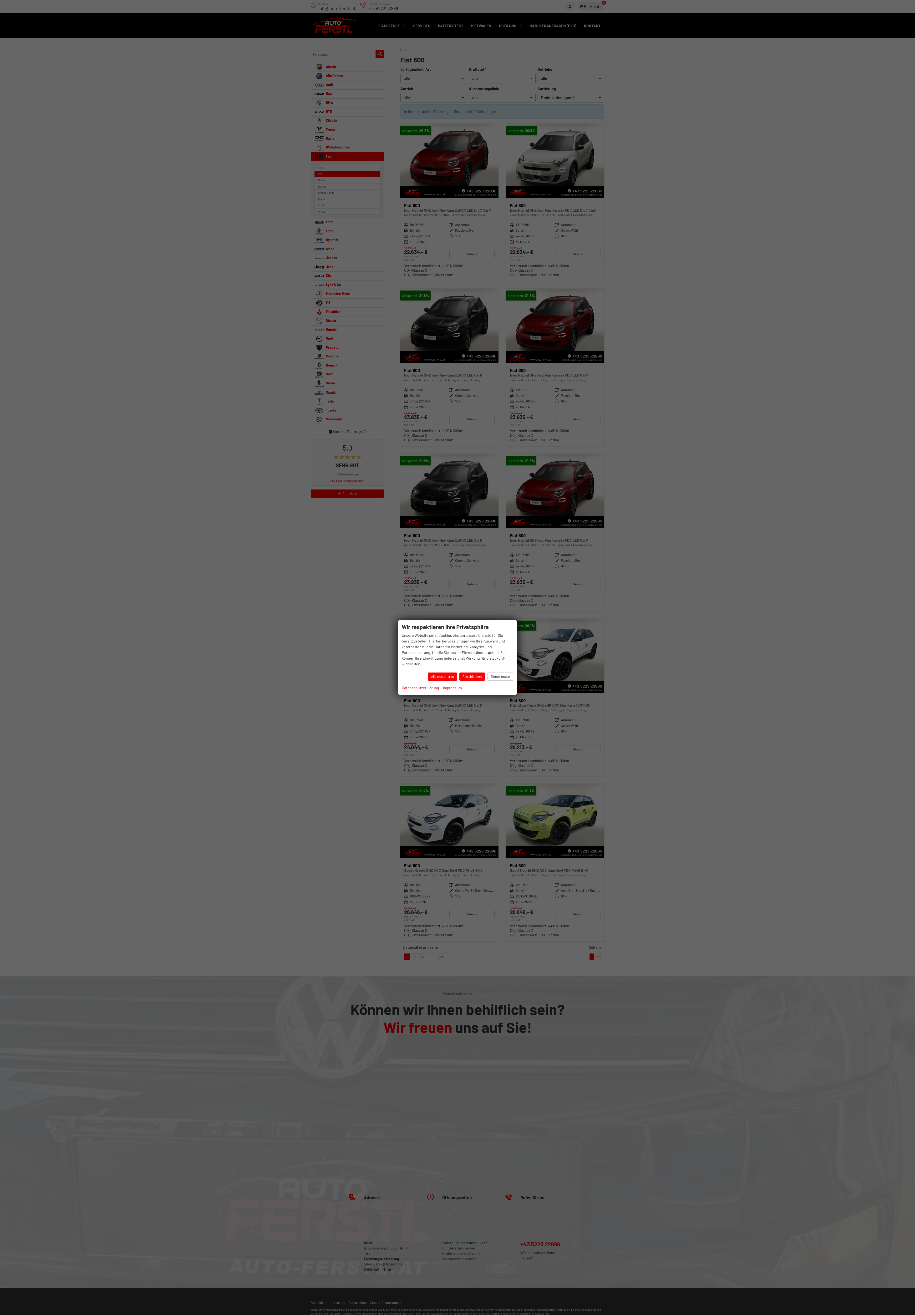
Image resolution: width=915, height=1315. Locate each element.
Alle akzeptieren (442, 676)
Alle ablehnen (472, 676)
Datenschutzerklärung (420, 687)
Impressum (452, 687)
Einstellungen (500, 676)
